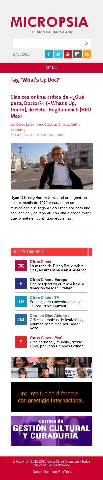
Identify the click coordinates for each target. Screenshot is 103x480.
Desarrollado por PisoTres (52, 472)
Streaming (18, 130)
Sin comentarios (52, 135)
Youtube (68, 54)
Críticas (63, 124)
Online (75, 124)
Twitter (58, 54)
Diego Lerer (25, 124)
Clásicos (50, 124)
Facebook (49, 54)
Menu (51, 68)
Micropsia (50, 22)
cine (40, 124)
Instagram (77, 54)
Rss (87, 54)
